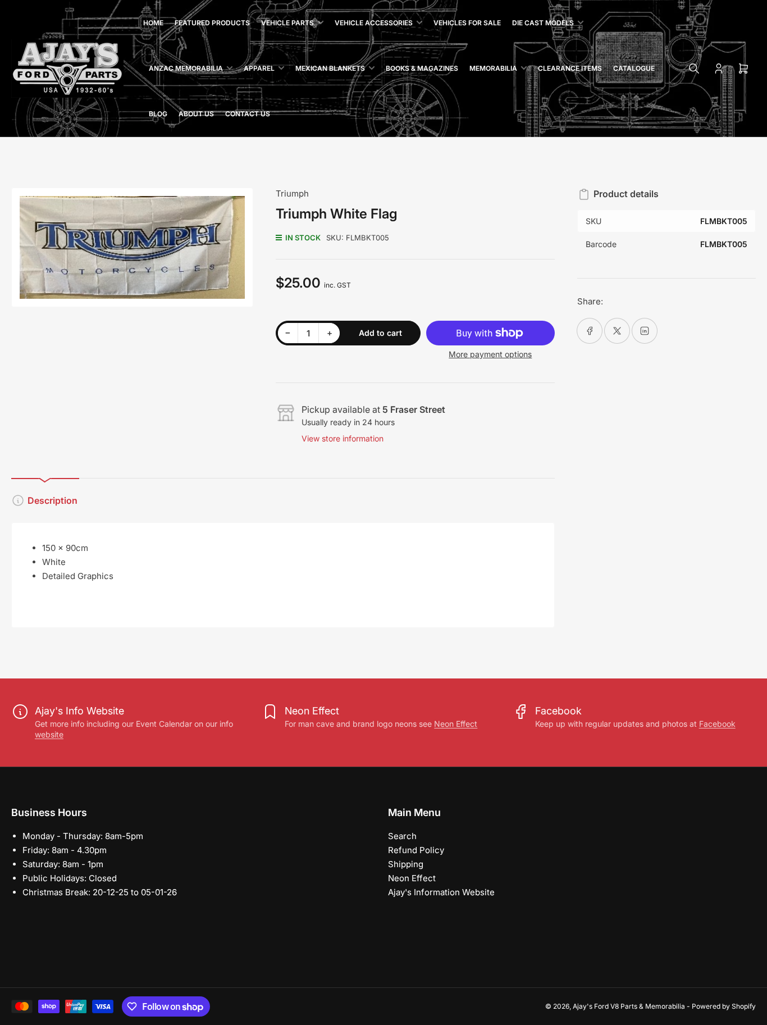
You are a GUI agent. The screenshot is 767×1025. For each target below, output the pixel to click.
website (49, 734)
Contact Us (247, 114)
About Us (196, 114)
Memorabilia (493, 68)
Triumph (292, 193)
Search (402, 836)
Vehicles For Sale (467, 23)
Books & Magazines (422, 68)
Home (153, 23)
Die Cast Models (543, 23)
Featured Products (212, 23)
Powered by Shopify (724, 1006)
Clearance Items (570, 68)
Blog (158, 114)
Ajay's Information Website (441, 892)
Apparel (259, 68)
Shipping (405, 864)
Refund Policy (416, 850)
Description (52, 500)
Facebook (717, 723)
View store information (342, 438)
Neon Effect (455, 723)
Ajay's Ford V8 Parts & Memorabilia (629, 1006)
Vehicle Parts (287, 23)
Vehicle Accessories (374, 23)
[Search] (694, 68)
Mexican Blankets (330, 68)
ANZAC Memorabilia (186, 68)
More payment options (490, 354)
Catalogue (634, 68)
